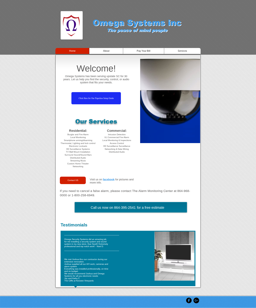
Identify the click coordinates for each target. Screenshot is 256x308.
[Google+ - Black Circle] (196, 300)
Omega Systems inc (137, 22)
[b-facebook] (189, 300)
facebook (109, 179)
